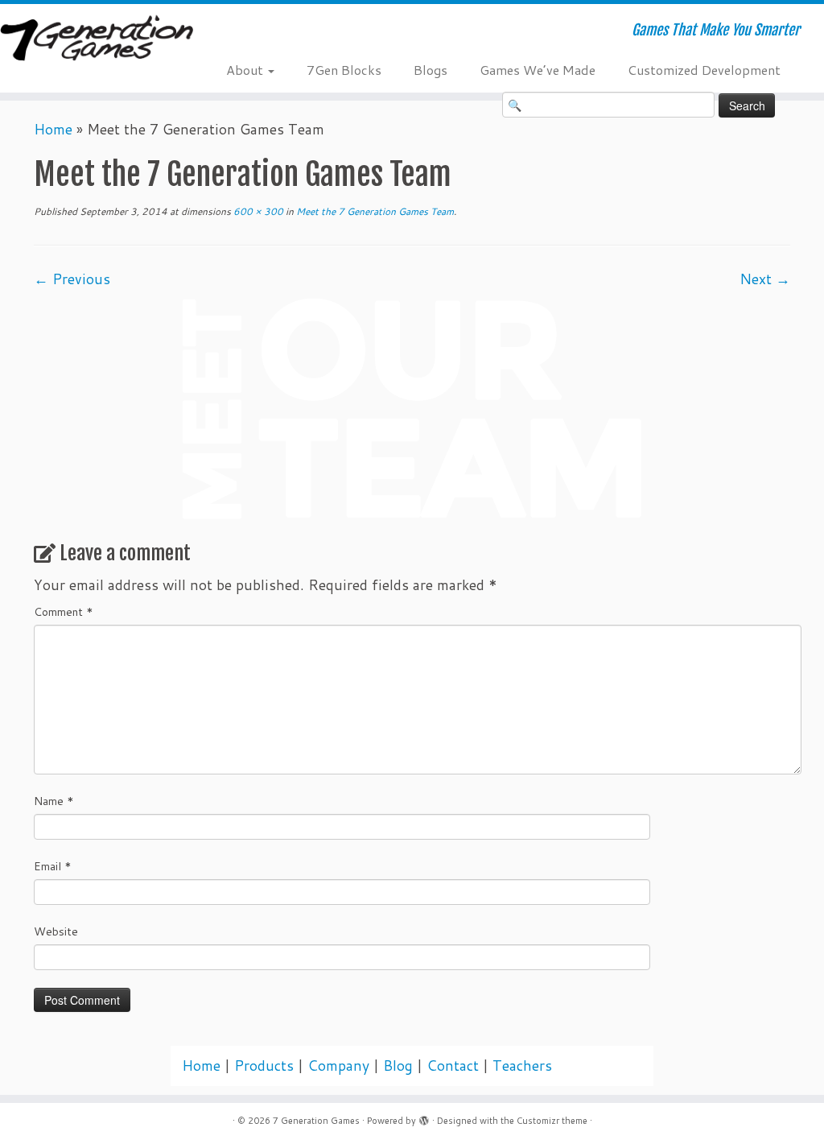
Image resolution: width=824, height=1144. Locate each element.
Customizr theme (552, 1120)
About (246, 69)
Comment (63, 612)
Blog (398, 1065)
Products (264, 1065)
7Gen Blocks (344, 69)
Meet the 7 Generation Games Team (374, 211)
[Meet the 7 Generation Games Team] (412, 408)
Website (56, 931)
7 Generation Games (316, 1120)
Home (53, 129)
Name (54, 801)
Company (338, 1065)
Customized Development (704, 69)
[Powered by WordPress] (424, 1117)
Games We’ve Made (537, 69)
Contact (452, 1065)
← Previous (72, 279)
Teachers (522, 1065)
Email (53, 866)
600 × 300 (257, 211)
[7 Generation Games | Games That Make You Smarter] (96, 39)
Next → (765, 279)
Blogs (430, 69)
